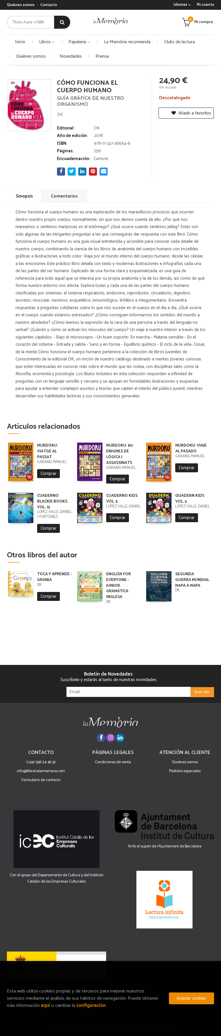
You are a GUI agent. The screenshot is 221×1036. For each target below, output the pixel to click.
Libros (45, 42)
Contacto (48, 5)
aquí (45, 1005)
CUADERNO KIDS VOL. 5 (122, 498)
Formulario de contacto (41, 780)
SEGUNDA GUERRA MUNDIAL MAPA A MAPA (192, 580)
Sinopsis (24, 196)
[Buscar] (62, 22)
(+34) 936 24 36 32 (41, 762)
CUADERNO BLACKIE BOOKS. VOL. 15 (52, 501)
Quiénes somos (21, 5)
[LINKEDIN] (120, 738)
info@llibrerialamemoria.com (41, 771)
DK (60, 114)
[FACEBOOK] (101, 738)
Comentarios (64, 196)
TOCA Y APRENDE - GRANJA (54, 577)
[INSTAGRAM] (110, 738)
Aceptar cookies (191, 998)
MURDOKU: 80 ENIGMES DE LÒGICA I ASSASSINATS (119, 454)
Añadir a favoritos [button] (194, 113)
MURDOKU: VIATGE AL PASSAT (47, 451)
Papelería (77, 42)
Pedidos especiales (185, 771)
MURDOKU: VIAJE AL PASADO (191, 448)
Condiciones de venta (113, 762)
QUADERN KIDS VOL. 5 (189, 498)
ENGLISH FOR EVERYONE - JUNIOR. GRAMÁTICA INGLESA (118, 585)
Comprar (48, 473)
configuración (91, 1005)
